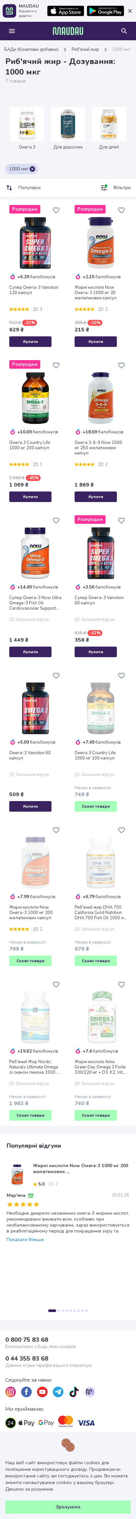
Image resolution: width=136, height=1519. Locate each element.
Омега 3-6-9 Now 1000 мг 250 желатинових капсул (98, 448)
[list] (10, 1392)
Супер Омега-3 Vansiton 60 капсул (99, 600)
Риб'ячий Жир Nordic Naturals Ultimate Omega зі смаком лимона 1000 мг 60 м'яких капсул (35, 1067)
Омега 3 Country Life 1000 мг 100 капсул (95, 755)
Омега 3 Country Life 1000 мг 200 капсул (29, 445)
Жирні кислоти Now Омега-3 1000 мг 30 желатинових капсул (96, 293)
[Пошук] (124, 31)
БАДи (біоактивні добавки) (31, 49)
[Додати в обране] (56, 210)
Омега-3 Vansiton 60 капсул (30, 755)
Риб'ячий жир (85, 49)
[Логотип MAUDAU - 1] (68, 31)
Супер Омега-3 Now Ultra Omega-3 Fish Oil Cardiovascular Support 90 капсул (35, 603)
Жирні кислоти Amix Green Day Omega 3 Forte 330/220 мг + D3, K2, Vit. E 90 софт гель (101, 1067)
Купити (30, 341)
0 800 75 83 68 (26, 1340)
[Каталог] (11, 31)
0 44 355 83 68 (26, 1359)
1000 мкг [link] (121, 49)
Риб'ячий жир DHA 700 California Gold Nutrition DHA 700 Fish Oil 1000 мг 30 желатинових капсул (100, 913)
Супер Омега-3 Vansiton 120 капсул (33, 290)
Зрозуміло (68, 1507)
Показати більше (25, 1240)
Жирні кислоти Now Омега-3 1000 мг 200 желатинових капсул (31, 913)
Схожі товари (96, 806)
